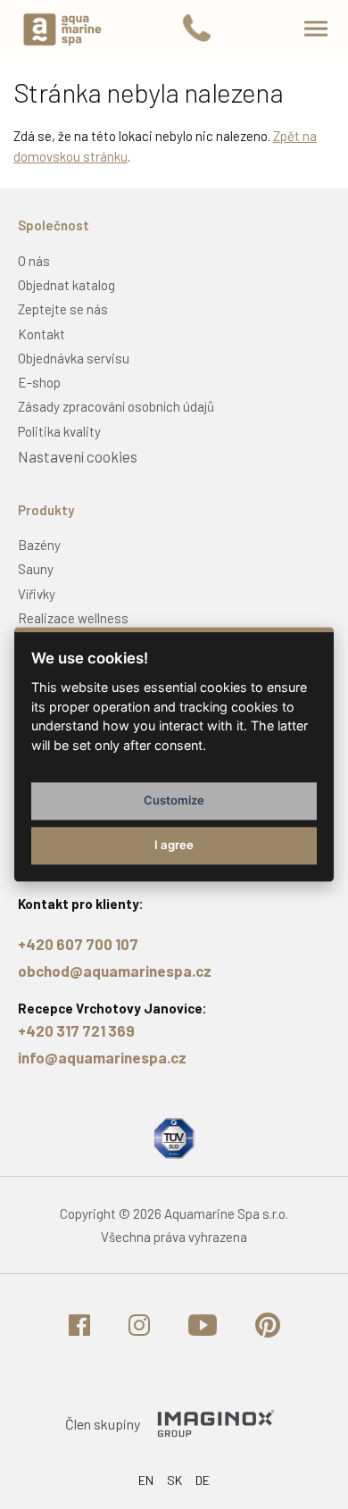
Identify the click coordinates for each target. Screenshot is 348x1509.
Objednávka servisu (73, 358)
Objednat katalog (66, 285)
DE (202, 1480)
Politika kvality (59, 431)
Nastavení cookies (77, 456)
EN (145, 1480)
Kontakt (41, 334)
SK (174, 1480)
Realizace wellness (73, 618)
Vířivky (36, 594)
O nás (34, 261)
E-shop (39, 382)
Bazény (39, 545)
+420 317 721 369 (76, 1030)
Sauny (36, 569)
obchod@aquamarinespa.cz (114, 971)
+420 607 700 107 (78, 944)
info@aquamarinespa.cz (102, 1057)
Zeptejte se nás (63, 309)
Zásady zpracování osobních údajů (116, 406)
